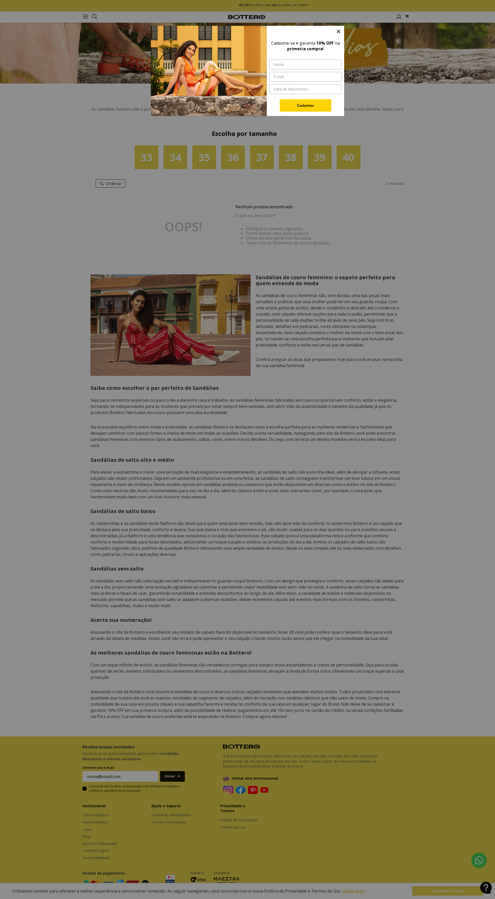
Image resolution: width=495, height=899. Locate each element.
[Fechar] (338, 31)
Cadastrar (305, 105)
